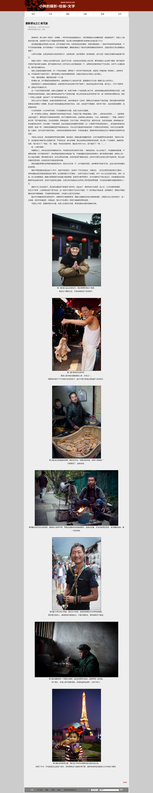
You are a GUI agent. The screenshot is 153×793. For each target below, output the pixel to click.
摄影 (68, 14)
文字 (119, 14)
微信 (59, 790)
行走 (50, 14)
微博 (53, 790)
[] (125, 782)
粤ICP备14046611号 (70, 790)
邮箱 (47, 790)
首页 (33, 14)
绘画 (102, 14)
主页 (31, 790)
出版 (85, 14)
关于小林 (39, 790)
